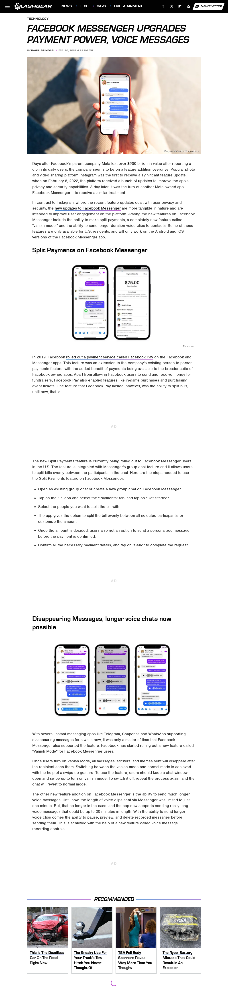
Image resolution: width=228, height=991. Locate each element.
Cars (101, 6)
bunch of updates (136, 180)
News (66, 6)
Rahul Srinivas (42, 50)
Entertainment (128, 6)
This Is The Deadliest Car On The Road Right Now (47, 957)
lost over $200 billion (129, 163)
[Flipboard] (180, 6)
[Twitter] (171, 6)
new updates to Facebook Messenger (88, 208)
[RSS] (188, 6)
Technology (38, 19)
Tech (84, 6)
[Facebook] (163, 6)
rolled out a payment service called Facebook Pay (109, 357)
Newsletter (211, 6)
